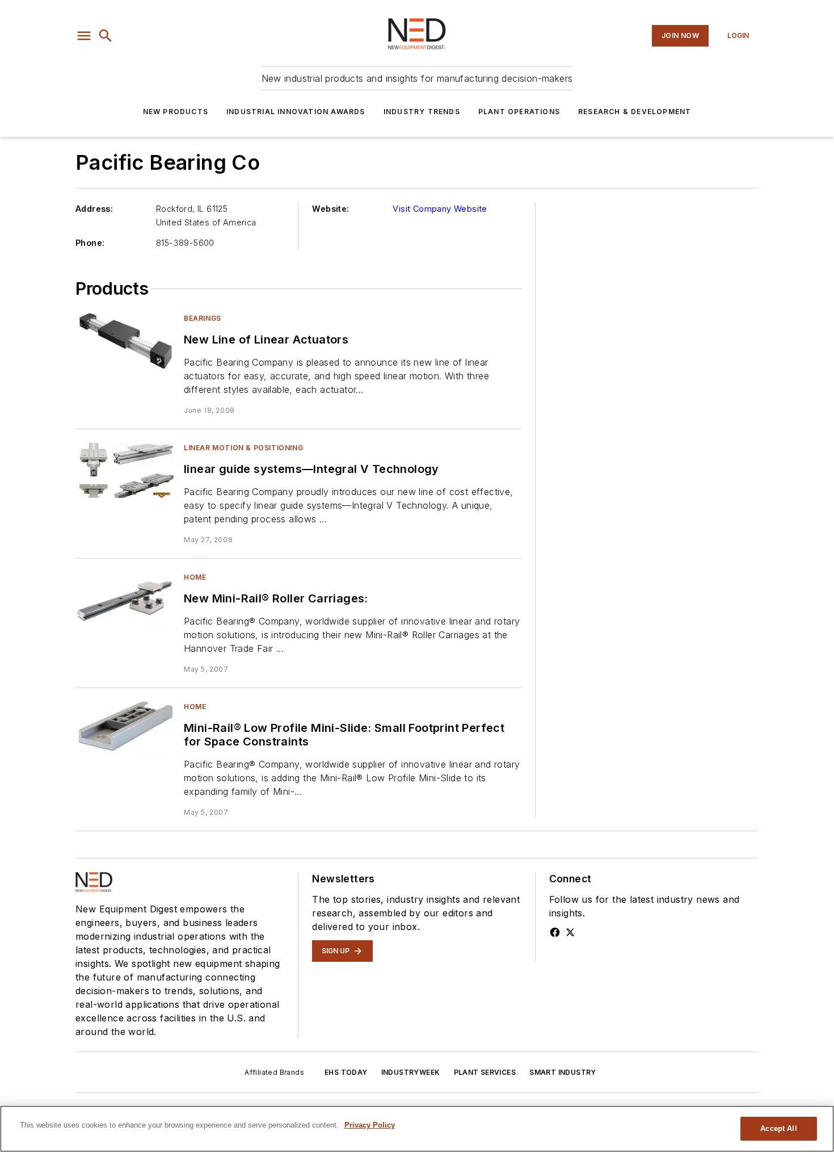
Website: (330, 208)
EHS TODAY (346, 1072)
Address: (94, 208)
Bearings (202, 318)
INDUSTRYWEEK (410, 1072)
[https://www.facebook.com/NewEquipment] (555, 932)
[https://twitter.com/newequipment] (570, 932)
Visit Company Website (440, 208)
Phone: (89, 243)
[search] (105, 35)
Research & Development (634, 111)
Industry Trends (422, 111)
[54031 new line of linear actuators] (125, 340)
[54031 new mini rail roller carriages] (125, 599)
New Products (175, 111)
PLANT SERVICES (485, 1072)
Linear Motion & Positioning (243, 447)
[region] (417, 1128)
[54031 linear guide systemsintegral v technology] (125, 470)
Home (195, 577)
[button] (83, 35)
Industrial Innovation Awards (295, 111)
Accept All (778, 1128)
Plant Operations (519, 111)
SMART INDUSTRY (562, 1072)
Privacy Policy (369, 1125)
